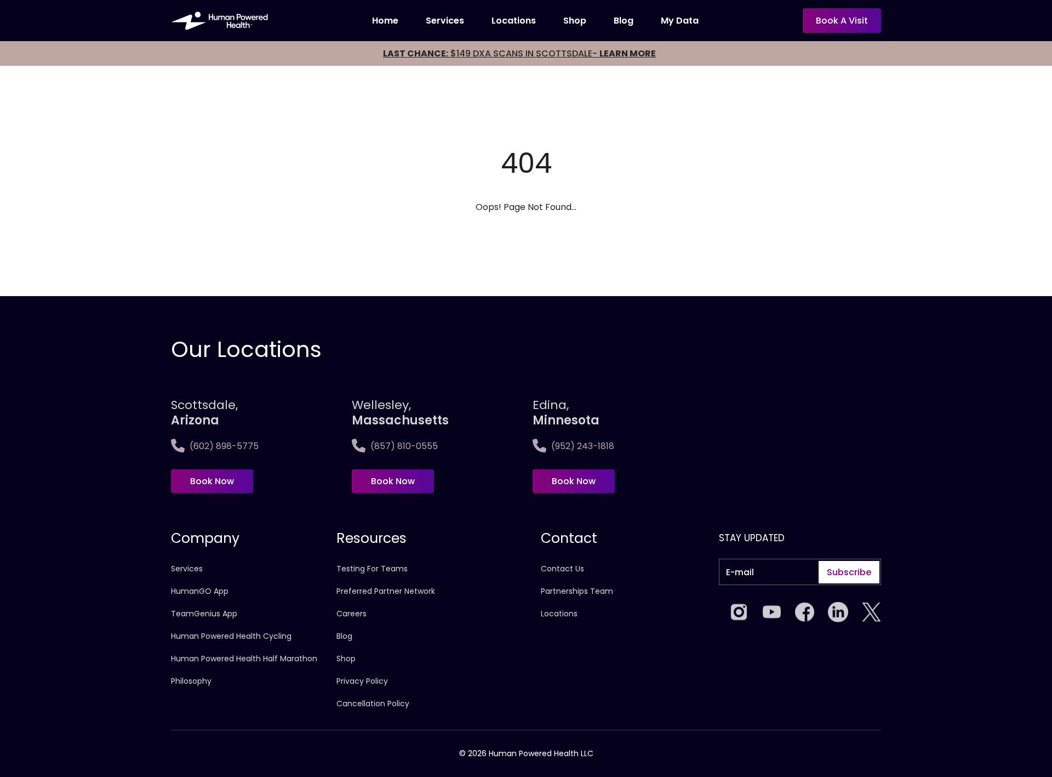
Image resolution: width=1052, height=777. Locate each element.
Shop (574, 20)
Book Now (212, 481)
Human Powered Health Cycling (231, 636)
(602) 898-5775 (224, 446)
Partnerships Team (577, 591)
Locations (513, 20)
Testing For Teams (372, 568)
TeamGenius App (204, 613)
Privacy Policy (362, 681)
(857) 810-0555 (404, 446)
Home (385, 20)
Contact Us (562, 568)
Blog (623, 20)
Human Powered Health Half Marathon (244, 658)
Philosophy (191, 681)
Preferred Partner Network (385, 591)
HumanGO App (199, 591)
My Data (680, 20)
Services (445, 20)
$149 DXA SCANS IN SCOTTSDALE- (519, 53)
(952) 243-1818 (582, 446)
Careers (351, 613)
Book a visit (842, 20)
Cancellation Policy (372, 703)
